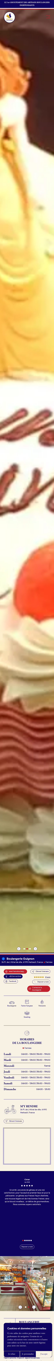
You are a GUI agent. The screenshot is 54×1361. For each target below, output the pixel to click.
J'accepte (44, 1354)
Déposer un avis (43, 982)
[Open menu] (48, 16)
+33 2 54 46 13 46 (15, 976)
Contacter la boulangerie (37, 988)
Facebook (12, 981)
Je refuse (11, 1354)
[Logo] (9, 17)
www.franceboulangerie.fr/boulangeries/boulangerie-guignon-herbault (18, 971)
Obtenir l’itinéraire (42, 971)
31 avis (47, 977)
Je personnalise (28, 1354)
